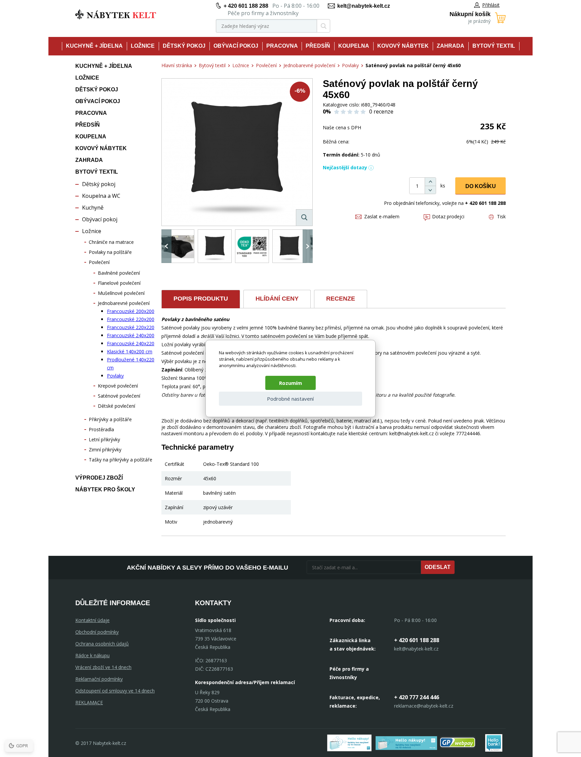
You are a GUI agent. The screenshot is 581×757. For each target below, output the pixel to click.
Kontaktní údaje (92, 620)
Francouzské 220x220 (130, 327)
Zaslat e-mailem (381, 216)
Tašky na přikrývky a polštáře (120, 459)
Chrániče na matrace (111, 242)
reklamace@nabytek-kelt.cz (423, 706)
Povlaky (115, 375)
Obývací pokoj (236, 46)
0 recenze (381, 111)
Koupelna (353, 46)
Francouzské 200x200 (130, 311)
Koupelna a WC (101, 195)
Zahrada (450, 46)
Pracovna (282, 46)
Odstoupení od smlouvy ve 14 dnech (115, 690)
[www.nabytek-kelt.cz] (115, 14)
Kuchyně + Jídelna (94, 46)
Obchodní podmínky (97, 632)
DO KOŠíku (480, 186)
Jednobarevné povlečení (124, 303)
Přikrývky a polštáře (110, 419)
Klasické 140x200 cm (129, 351)
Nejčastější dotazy (345, 167)
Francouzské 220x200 (130, 319)
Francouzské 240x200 (130, 335)
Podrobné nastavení (290, 398)
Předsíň (318, 46)
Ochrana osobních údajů (102, 643)
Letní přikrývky (104, 439)
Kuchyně (93, 207)
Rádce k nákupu (92, 655)
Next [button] (308, 246)
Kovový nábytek (403, 46)
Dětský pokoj (184, 46)
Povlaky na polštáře (110, 252)
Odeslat (438, 567)
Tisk (501, 216)
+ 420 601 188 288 (246, 6)
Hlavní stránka (176, 65)
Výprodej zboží (99, 478)
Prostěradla (101, 429)
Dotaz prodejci (448, 216)
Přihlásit (491, 5)
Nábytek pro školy (105, 489)
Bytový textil (493, 46)
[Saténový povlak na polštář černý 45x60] (237, 152)
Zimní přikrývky (105, 449)
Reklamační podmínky (99, 679)
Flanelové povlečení (119, 283)
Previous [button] (166, 246)
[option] (177, 246)
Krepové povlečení (118, 386)
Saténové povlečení (119, 396)
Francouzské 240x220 (130, 343)
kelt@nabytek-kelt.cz (363, 6)
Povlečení (99, 262)
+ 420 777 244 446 (416, 697)
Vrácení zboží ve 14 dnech (103, 667)
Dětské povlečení (116, 406)
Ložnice (143, 46)
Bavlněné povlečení (119, 273)
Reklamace (89, 702)
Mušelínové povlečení (121, 293)
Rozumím (290, 383)
